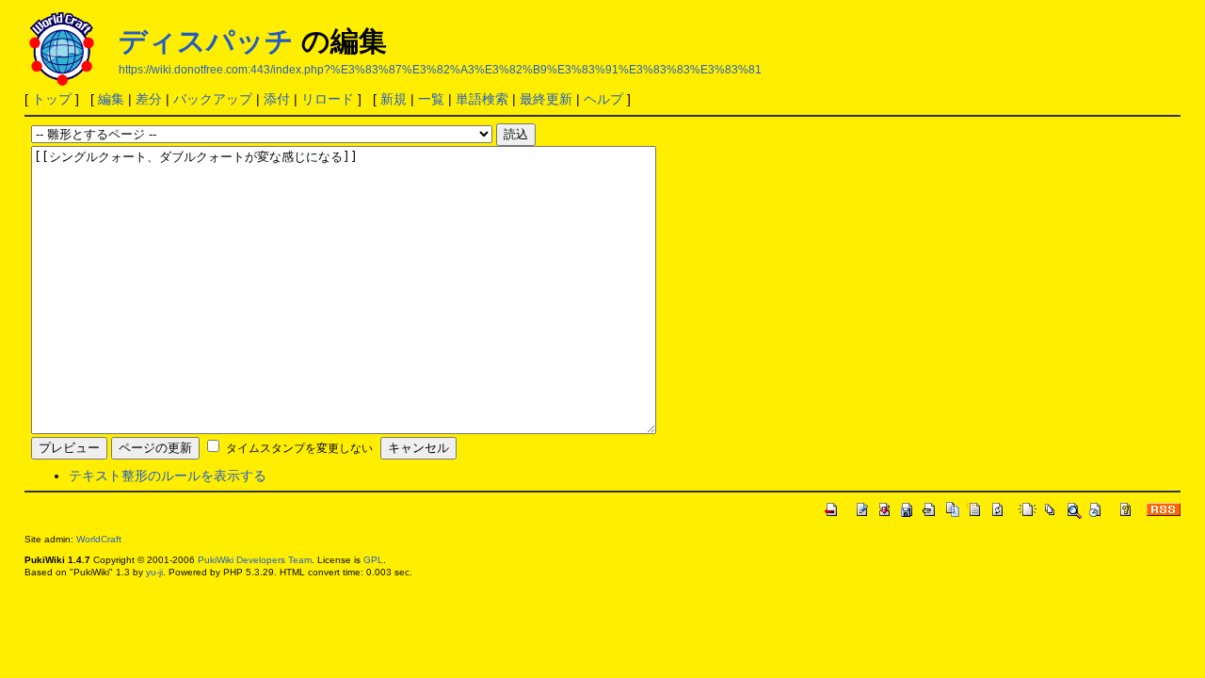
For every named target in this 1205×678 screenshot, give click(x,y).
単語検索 (482, 98)
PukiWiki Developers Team (255, 560)
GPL (373, 560)
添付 (277, 98)
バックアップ (212, 98)
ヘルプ (603, 98)
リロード (327, 98)
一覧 (431, 98)
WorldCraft (98, 539)
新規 (393, 98)
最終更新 (546, 98)
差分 (149, 98)
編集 (111, 98)
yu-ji (154, 572)
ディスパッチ (206, 40)
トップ (52, 98)
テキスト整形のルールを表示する (167, 475)
